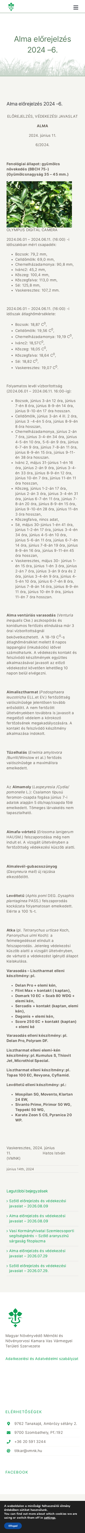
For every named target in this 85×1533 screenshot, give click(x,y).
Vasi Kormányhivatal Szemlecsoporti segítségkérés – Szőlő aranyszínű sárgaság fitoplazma (41, 1236)
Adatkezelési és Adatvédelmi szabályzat (41, 1359)
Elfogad (12, 1526)
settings (50, 1518)
